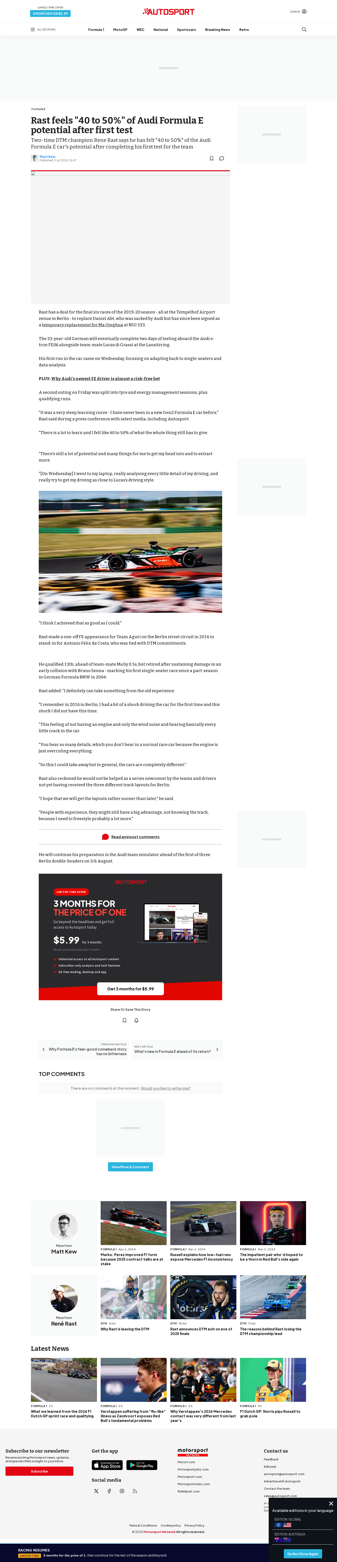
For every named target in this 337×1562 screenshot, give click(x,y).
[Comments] (223, 158)
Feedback (271, 1459)
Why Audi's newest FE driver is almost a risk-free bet (105, 378)
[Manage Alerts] (136, 1020)
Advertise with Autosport (282, 1481)
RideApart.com (189, 1491)
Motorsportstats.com (194, 1484)
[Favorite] (211, 158)
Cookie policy (171, 1525)
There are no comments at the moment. (131, 1088)
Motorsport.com (190, 1476)
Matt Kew (47, 156)
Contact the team (277, 1488)
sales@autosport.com (280, 1496)
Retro (244, 29)
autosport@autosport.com (284, 1474)
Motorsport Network (160, 1532)
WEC (140, 29)
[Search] (304, 29)
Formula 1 (96, 29)
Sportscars (186, 29)
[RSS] (134, 1491)
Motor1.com (186, 1462)
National (161, 29)
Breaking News (217, 29)
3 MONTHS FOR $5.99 (50, 13)
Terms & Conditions (143, 1525)
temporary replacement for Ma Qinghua (82, 324)
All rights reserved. (190, 1532)
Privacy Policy (194, 1525)
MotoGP (120, 29)
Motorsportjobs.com (193, 1469)
